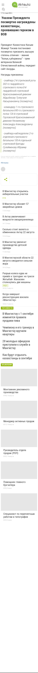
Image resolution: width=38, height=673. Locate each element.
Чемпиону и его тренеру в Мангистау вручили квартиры (18, 331)
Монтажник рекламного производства (16, 391)
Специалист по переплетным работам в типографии (19, 515)
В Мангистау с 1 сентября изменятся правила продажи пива (18, 317)
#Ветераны (4, 163)
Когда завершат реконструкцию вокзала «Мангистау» (15, 297)
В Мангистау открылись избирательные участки (15, 193)
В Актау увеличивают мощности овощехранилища (18, 218)
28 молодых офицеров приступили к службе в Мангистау (16, 344)
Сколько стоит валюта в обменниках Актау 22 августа (18, 231)
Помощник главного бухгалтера (14, 483)
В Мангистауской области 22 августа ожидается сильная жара (18, 260)
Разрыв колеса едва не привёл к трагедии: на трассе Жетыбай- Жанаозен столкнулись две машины (18, 278)
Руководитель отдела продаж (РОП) (14, 452)
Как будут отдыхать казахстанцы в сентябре (17, 356)
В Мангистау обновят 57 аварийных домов (16, 205)
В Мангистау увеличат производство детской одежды (15, 245)
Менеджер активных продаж (18, 421)
